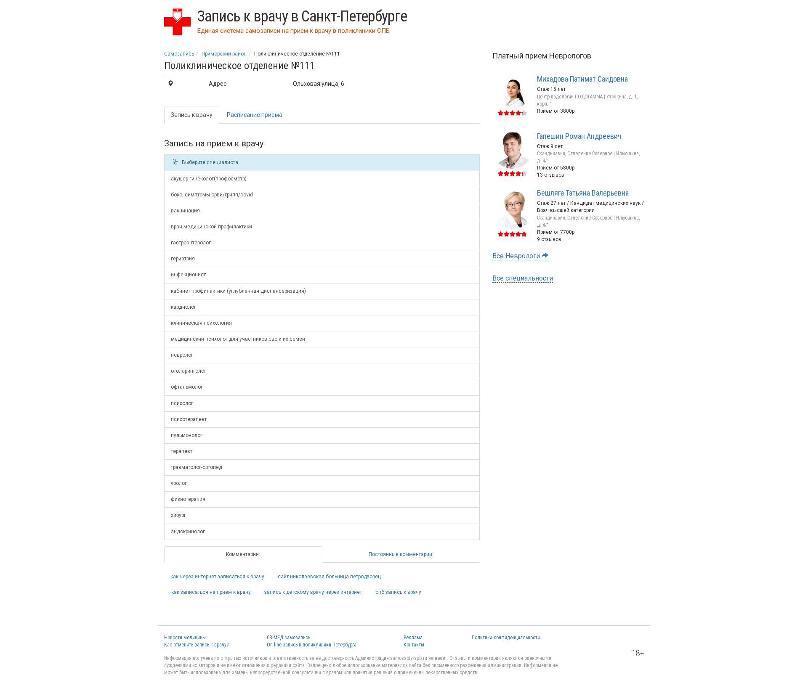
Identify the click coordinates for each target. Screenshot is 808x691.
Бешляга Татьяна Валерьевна (583, 192)
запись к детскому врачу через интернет (313, 592)
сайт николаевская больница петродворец (329, 577)
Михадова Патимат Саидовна (582, 78)
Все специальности (522, 278)
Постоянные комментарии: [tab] (401, 554)
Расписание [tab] (254, 114)
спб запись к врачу (398, 592)
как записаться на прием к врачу (211, 592)
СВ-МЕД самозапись (288, 638)
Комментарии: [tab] (243, 554)
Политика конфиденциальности (506, 638)
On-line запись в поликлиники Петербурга (311, 645)
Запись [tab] (192, 114)
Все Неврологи (517, 256)
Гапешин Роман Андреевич (579, 136)
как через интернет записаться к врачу (217, 577)
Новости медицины (185, 638)
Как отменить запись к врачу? (196, 645)
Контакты (414, 645)
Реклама (413, 638)
